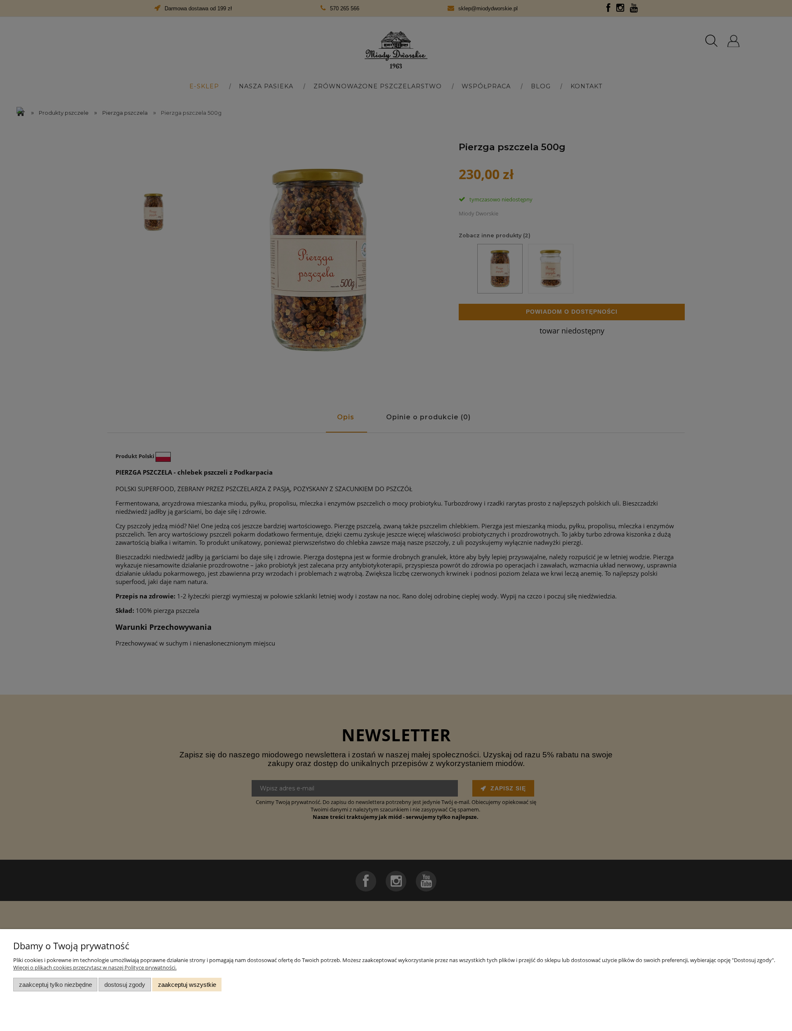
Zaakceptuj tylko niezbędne (55, 984)
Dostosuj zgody (124, 984)
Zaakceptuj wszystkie (187, 984)
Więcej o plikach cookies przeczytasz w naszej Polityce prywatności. (95, 967)
